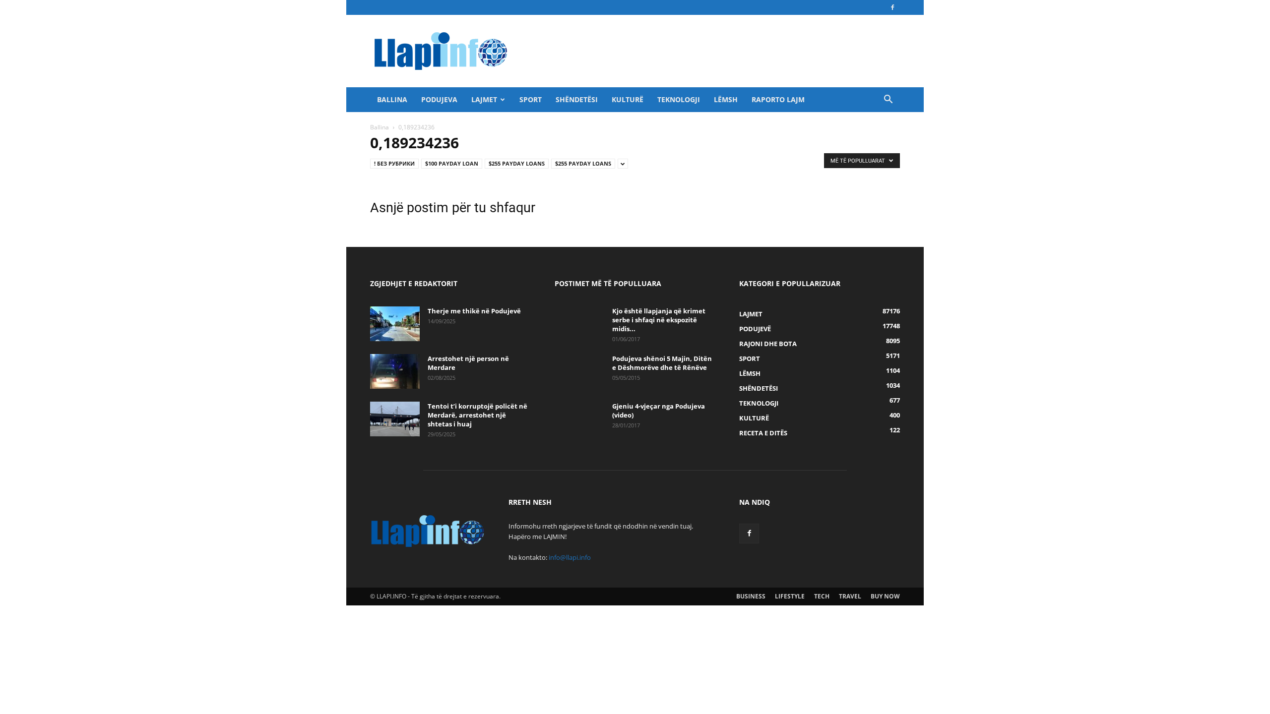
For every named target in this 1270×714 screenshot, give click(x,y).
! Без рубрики (394, 163)
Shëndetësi (577, 99)
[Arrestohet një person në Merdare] (395, 371)
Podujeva (439, 99)
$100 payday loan (451, 163)
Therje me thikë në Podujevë (474, 310)
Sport (530, 99)
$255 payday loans (517, 163)
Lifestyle (790, 596)
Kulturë (627, 99)
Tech (821, 596)
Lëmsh (726, 99)
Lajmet (484, 99)
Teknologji (678, 99)
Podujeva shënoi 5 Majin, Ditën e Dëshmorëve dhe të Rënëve (662, 363)
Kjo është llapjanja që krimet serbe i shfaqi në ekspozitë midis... (658, 319)
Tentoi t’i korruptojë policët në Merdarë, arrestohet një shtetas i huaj (477, 415)
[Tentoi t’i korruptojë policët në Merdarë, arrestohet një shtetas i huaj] (395, 419)
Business (750, 596)
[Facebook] (892, 7)
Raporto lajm (778, 99)
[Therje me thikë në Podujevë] (395, 323)
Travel (850, 596)
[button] (888, 100)
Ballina (392, 99)
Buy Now (885, 596)
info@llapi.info (570, 557)
